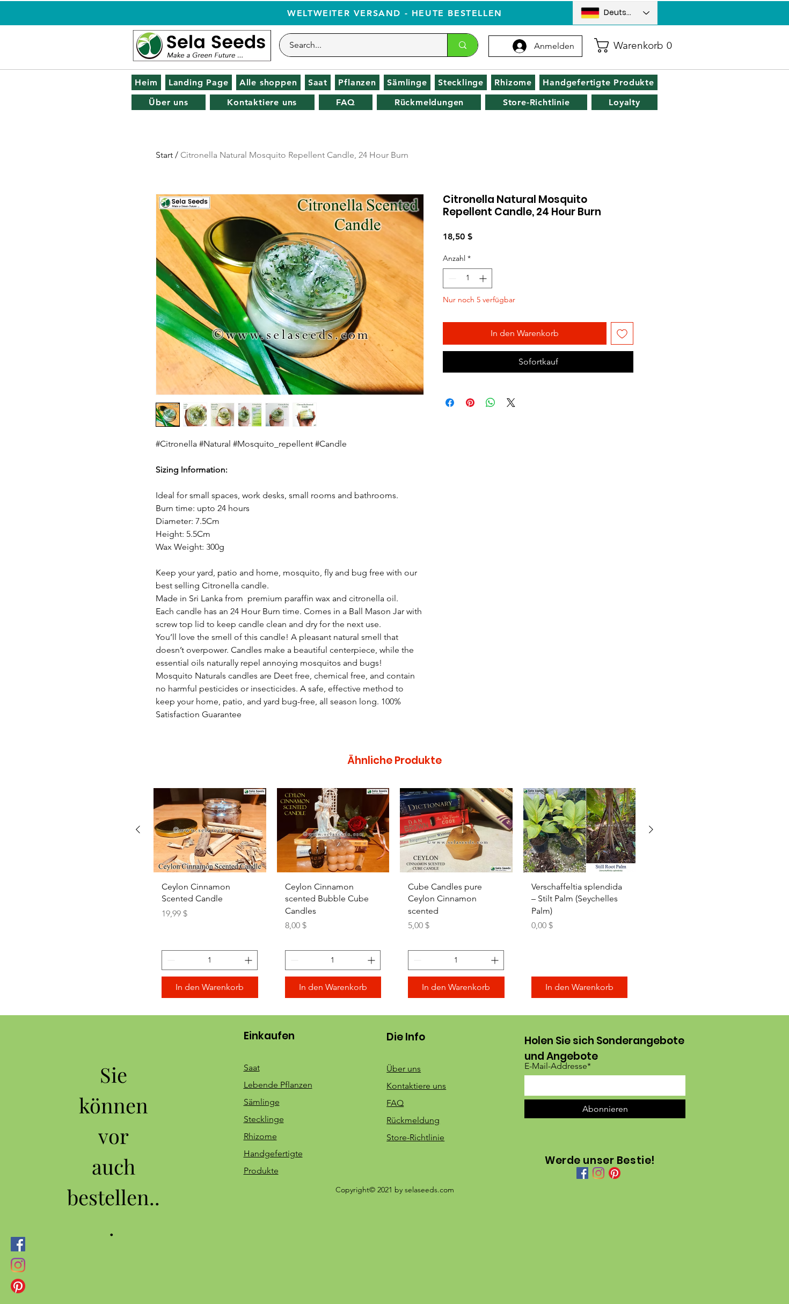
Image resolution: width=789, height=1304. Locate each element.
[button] (622, 45)
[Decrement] (451, 278)
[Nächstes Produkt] (651, 829)
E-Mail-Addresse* (557, 1066)
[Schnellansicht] (210, 830)
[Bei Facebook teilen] (449, 402)
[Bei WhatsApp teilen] (490, 402)
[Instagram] (18, 1265)
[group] (395, 897)
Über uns (403, 1068)
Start (164, 155)
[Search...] (462, 45)
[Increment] (484, 278)
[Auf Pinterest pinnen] (470, 402)
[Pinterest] (18, 1286)
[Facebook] (18, 1244)
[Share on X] (511, 402)
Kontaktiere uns (416, 1086)
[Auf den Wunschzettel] (622, 333)
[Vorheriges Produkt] (138, 829)
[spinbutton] (467, 278)
